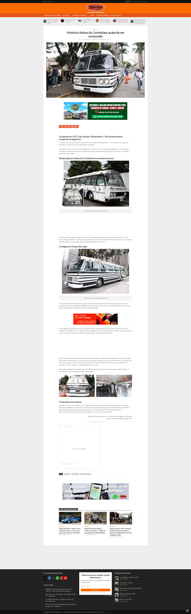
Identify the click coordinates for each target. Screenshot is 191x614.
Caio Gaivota (67, 474)
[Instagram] (45, 578)
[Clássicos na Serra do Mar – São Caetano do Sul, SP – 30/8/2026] (62, 20)
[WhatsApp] (57, 578)
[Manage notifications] (187, 611)
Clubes (92, 15)
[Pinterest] (61, 578)
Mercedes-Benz (82, 412)
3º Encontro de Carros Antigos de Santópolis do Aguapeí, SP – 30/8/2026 (105, 21)
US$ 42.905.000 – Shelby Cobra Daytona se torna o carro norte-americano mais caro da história (69, 531)
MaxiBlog (95, 29)
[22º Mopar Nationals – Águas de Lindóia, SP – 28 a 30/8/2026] (80, 20)
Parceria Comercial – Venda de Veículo (109, 15)
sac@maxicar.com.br (109, 612)
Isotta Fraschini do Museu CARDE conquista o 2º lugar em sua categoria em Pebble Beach (95, 531)
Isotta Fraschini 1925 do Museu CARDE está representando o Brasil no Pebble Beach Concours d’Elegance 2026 (121, 532)
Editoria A (96, 39)
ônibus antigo (75, 474)
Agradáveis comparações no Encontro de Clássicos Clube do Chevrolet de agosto (52, 21)
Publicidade (144, 1)
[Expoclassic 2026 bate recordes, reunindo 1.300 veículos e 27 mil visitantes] (114, 20)
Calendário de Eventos (79, 15)
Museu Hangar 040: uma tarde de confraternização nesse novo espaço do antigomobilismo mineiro (140, 21)
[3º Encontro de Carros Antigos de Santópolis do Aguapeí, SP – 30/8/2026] (97, 20)
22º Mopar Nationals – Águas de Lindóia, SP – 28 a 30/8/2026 (88, 21)
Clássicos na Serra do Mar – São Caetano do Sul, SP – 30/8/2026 (71, 21)
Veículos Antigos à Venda (52, 15)
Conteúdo (66, 15)
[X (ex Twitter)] (53, 578)
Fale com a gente (136, 1)
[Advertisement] (95, 226)
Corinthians (94, 149)
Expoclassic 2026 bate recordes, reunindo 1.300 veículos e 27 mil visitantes (123, 21)
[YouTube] (65, 578)
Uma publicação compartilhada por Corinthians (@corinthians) (79, 468)
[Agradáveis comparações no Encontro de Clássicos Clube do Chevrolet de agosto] (45, 21)
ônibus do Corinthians (85, 474)
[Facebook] (49, 578)
